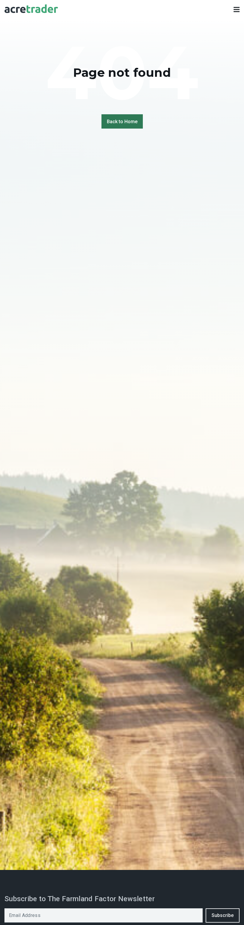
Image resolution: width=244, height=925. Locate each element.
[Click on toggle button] (237, 9)
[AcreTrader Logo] (31, 9)
